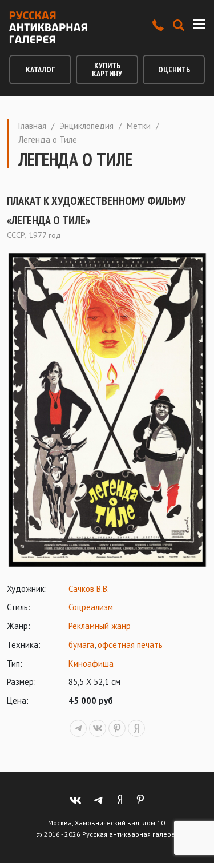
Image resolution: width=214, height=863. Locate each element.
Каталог (40, 69)
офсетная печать (130, 644)
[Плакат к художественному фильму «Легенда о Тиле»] (107, 410)
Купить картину (107, 70)
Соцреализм (90, 607)
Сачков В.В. (88, 588)
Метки (139, 125)
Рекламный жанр (99, 625)
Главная (32, 125)
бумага (81, 644)
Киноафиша (91, 663)
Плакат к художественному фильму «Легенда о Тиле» (96, 210)
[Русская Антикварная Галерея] (48, 27)
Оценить (174, 69)
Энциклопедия (86, 125)
